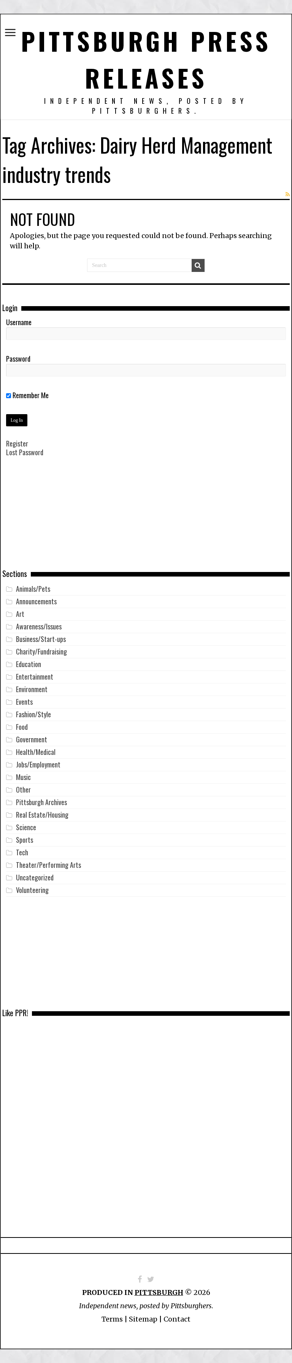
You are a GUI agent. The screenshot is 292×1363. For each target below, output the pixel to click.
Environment (32, 689)
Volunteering (32, 890)
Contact (176, 1319)
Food (22, 727)
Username (19, 322)
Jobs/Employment (38, 764)
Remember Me (30, 395)
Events (24, 702)
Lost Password (24, 452)
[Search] (198, 265)
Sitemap (143, 1319)
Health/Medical (36, 752)
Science (26, 827)
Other (23, 789)
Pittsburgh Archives (41, 802)
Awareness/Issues (39, 626)
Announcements (36, 601)
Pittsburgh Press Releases (146, 59)
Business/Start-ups (41, 639)
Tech (22, 852)
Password (18, 359)
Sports (24, 840)
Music (23, 777)
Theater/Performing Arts (48, 865)
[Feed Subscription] (288, 194)
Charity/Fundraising (41, 651)
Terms (112, 1319)
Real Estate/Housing (42, 815)
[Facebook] (140, 1279)
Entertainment (34, 677)
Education (28, 664)
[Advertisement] (146, 518)
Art (20, 614)
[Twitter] (150, 1279)
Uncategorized (35, 877)
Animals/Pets (33, 589)
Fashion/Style (33, 714)
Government (31, 739)
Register (17, 443)
